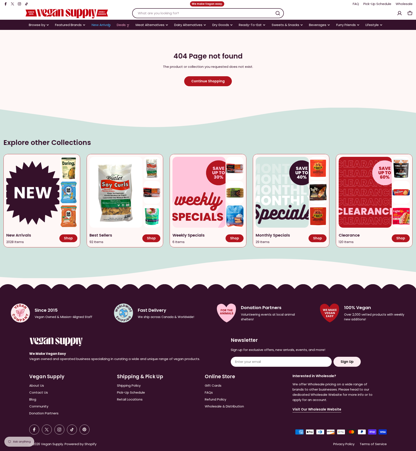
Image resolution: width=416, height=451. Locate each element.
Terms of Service (373, 444)
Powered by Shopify (80, 444)
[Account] (399, 13)
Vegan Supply (52, 444)
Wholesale (404, 4)
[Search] (277, 13)
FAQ (356, 4)
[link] (68, 168)
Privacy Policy (343, 444)
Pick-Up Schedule (377, 4)
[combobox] (208, 13)
